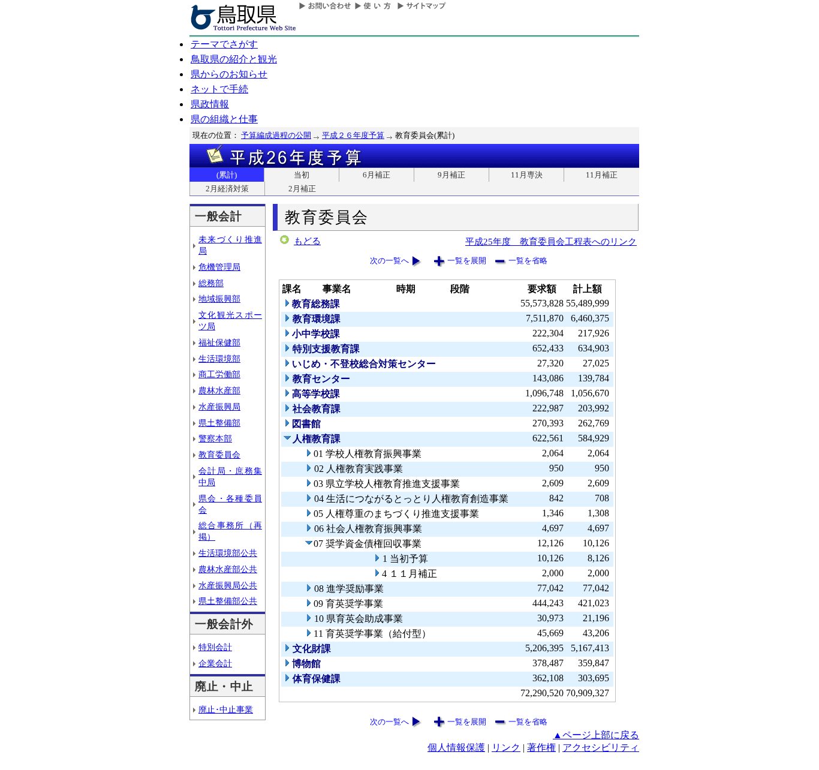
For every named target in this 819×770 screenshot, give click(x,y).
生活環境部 (219, 358)
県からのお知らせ (229, 74)
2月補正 (302, 188)
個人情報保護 (456, 747)
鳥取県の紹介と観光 (234, 59)
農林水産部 (219, 390)
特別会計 (215, 647)
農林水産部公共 (227, 569)
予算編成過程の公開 (276, 135)
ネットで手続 (219, 89)
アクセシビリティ (600, 747)
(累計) (226, 174)
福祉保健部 (219, 342)
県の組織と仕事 (224, 119)
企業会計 (215, 663)
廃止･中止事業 (225, 709)
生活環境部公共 (227, 553)
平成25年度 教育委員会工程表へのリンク (551, 241)
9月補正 (451, 174)
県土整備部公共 (227, 601)
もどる (307, 241)
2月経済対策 (227, 188)
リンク (506, 747)
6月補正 (376, 174)
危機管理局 (219, 267)
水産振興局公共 (227, 585)
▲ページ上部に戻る (596, 735)
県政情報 (210, 104)
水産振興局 (219, 406)
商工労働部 (219, 374)
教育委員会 (219, 454)
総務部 (211, 283)
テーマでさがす (224, 44)
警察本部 (215, 438)
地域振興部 (219, 298)
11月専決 (527, 174)
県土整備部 (219, 423)
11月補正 (602, 174)
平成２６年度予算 (353, 135)
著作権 (541, 747)
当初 (301, 174)
